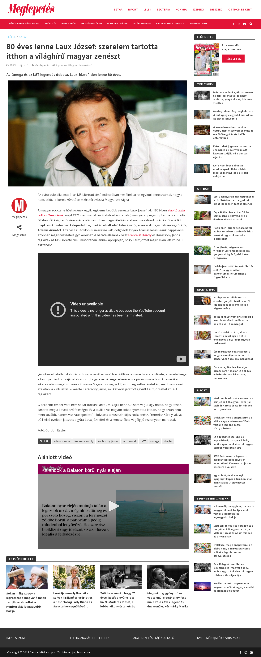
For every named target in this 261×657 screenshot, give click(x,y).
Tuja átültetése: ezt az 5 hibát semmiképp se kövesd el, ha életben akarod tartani (232, 216)
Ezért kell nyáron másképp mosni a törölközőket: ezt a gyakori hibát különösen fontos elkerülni (233, 200)
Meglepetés (42, 65)
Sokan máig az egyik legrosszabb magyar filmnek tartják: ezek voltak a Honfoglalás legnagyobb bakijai (26, 603)
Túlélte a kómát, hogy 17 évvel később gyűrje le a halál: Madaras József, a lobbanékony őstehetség (117, 600)
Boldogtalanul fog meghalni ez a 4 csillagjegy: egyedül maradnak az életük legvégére (233, 115)
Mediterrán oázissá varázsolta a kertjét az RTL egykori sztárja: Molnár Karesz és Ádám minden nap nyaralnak (233, 404)
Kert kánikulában (91, 23)
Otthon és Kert (240, 9)
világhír (168, 441)
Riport (133, 9)
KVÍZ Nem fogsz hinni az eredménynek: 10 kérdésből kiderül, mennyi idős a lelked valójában (230, 171)
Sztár (118, 9)
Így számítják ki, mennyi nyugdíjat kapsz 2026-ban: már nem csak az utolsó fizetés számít (232, 481)
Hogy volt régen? (118, 23)
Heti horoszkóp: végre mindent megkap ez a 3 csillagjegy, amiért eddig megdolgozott (234, 587)
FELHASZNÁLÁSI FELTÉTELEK (89, 638)
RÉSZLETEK (233, 58)
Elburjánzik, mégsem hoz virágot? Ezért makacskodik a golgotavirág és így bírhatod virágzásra (231, 253)
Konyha (181, 9)
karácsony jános (108, 441)
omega (154, 441)
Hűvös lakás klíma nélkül (24, 23)
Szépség (198, 9)
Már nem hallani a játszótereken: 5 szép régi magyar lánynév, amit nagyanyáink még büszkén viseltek (233, 98)
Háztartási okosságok (170, 23)
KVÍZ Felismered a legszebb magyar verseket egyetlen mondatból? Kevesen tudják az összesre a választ (232, 462)
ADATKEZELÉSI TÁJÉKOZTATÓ (153, 638)
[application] (113, 506)
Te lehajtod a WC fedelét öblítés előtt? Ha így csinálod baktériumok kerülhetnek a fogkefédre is (233, 272)
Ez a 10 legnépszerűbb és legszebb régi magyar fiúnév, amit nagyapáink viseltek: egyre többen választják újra (233, 442)
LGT (143, 441)
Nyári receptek (142, 23)
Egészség (216, 9)
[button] (113, 506)
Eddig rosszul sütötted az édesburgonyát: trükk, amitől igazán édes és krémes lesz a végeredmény (231, 303)
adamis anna (62, 441)
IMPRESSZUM (15, 638)
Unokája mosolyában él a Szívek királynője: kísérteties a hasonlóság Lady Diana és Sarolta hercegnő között (72, 600)
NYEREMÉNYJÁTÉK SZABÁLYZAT (218, 638)
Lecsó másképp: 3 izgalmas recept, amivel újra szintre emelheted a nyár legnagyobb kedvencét (231, 338)
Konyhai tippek (199, 23)
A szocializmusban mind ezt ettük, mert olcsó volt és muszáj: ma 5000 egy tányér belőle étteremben (233, 132)
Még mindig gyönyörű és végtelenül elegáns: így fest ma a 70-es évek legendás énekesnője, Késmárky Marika (167, 600)
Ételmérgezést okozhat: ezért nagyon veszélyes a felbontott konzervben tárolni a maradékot (233, 355)
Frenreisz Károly (140, 235)
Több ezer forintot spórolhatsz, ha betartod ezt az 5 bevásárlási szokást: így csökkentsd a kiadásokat (233, 233)
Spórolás (51, 23)
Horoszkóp (69, 23)
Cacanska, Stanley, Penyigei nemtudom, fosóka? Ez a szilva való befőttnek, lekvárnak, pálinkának (232, 373)
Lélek (147, 9)
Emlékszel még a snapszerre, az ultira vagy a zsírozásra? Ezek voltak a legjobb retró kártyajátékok (232, 423)
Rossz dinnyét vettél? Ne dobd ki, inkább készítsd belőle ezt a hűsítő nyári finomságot (233, 320)
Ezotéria (163, 9)
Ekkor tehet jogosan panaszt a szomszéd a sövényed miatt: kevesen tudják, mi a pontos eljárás (232, 152)
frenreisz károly (83, 441)
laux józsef (129, 441)
